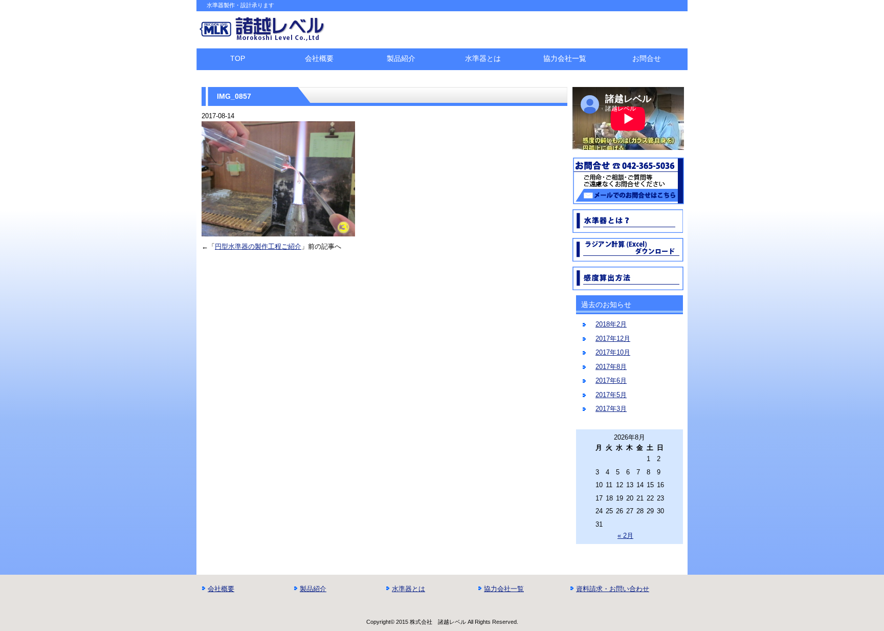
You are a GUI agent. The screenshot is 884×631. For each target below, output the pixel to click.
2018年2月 (611, 324)
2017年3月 (611, 408)
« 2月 (625, 535)
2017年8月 (611, 367)
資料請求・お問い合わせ (612, 589)
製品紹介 (401, 58)
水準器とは (483, 58)
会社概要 (319, 58)
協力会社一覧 (564, 58)
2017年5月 (611, 395)
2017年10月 (612, 352)
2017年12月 (612, 338)
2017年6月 (611, 380)
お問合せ (646, 58)
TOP (237, 58)
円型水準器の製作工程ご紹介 (258, 246)
